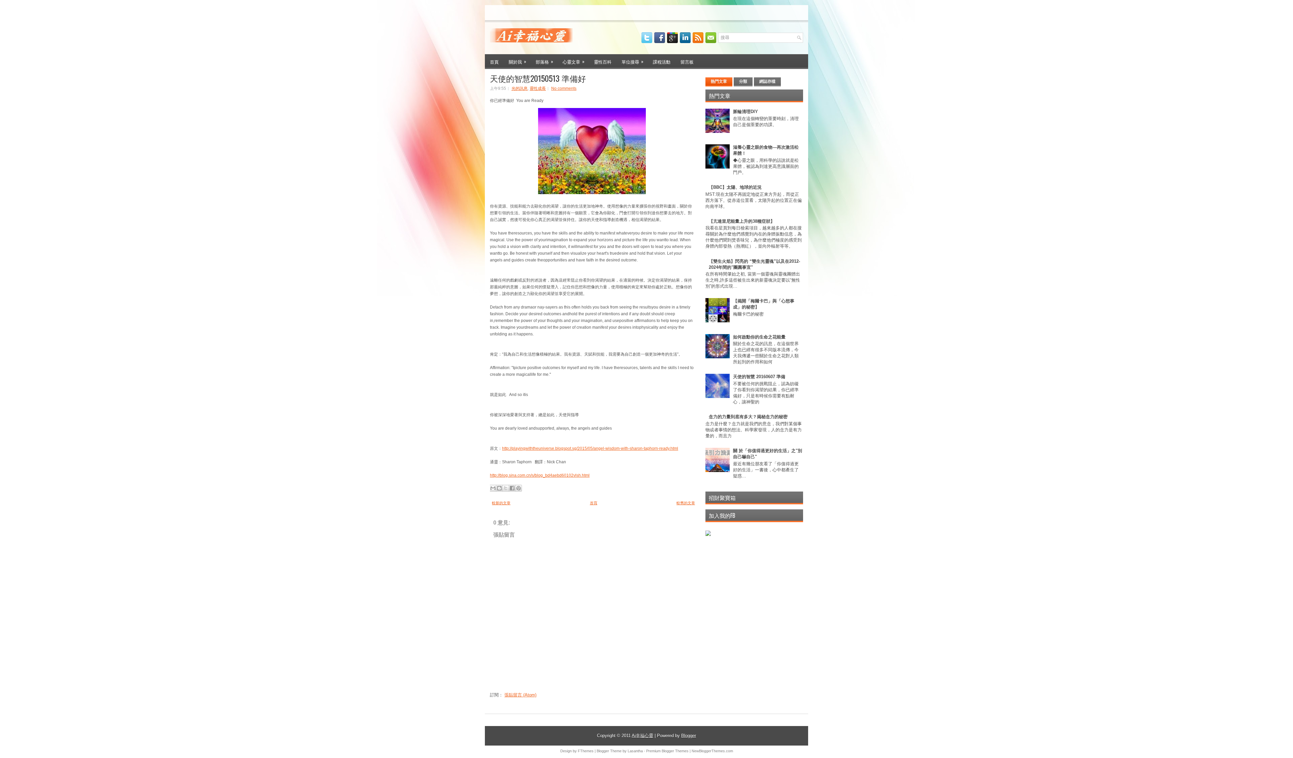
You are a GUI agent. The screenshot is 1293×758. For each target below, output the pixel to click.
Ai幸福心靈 (642, 735)
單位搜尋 (632, 61)
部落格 (544, 61)
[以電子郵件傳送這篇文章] (493, 488)
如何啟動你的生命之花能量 (759, 336)
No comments (563, 88)
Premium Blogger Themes (667, 751)
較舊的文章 (685, 503)
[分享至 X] (505, 488)
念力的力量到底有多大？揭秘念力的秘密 (748, 416)
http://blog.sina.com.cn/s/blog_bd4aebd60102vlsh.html (540, 475)
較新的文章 (501, 503)
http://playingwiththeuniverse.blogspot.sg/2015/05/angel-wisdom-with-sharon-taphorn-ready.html (590, 448)
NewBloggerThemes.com (712, 751)
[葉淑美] (708, 534)
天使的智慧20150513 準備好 (538, 78)
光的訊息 (519, 88)
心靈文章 (574, 61)
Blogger (688, 735)
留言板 (687, 61)
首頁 (494, 61)
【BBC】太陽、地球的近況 (735, 187)
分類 (743, 81)
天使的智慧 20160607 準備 (759, 376)
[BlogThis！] (499, 488)
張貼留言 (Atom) (520, 694)
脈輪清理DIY (745, 111)
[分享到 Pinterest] (518, 488)
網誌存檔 (767, 81)
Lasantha (635, 751)
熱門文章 (719, 81)
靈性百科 (602, 61)
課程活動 (661, 61)
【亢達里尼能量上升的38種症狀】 (742, 221)
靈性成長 (538, 88)
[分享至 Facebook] (512, 488)
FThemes (586, 751)
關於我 (517, 61)
